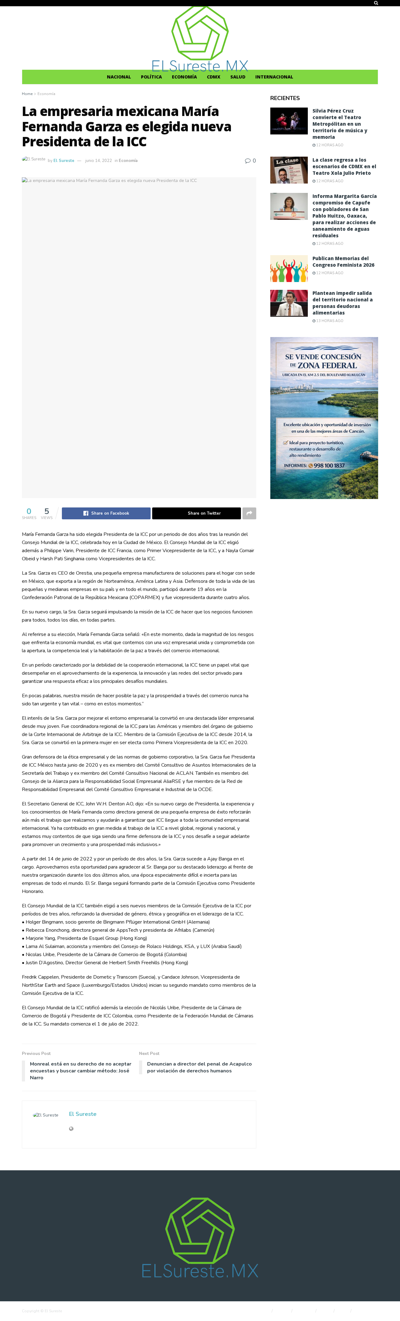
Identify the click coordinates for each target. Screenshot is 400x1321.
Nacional (119, 77)
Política (151, 77)
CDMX (213, 77)
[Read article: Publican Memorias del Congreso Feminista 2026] (289, 268)
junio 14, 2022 (98, 161)
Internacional (274, 77)
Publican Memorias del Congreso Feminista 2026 (343, 261)
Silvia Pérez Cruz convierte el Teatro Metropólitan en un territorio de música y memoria (339, 124)
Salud (237, 77)
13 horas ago (329, 321)
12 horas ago (329, 145)
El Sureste (63, 161)
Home (27, 93)
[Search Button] (376, 3)
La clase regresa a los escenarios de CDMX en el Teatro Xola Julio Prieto (344, 166)
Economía (184, 77)
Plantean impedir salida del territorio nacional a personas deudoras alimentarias (342, 303)
